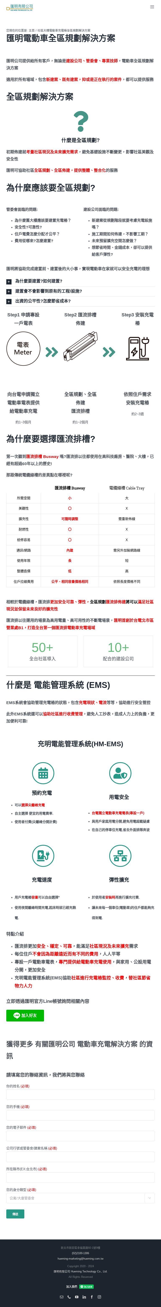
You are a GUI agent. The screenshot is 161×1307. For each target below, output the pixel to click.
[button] (80, 281)
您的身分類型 (78, 1194)
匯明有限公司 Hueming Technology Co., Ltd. (81, 1271)
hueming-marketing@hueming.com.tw (80, 1258)
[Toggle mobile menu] (152, 7)
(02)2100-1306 (80, 1253)
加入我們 (71, 1286)
